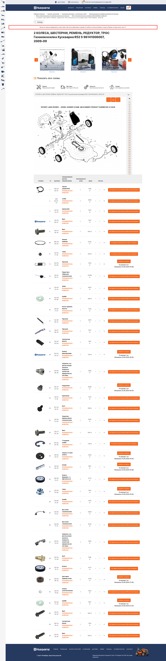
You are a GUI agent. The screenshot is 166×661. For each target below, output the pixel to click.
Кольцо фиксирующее (67, 352)
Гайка (64, 252)
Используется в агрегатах (67, 192)
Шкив (64, 286)
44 (129, 113)
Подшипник (66, 386)
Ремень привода (65, 241)
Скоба (64, 199)
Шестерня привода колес (67, 577)
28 (129, 152)
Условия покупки (112, 8)
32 (129, 158)
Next (130, 60)
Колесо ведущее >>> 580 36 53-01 (66, 477)
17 (129, 129)
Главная (55, 649)
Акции (122, 8)
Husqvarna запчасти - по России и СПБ (74, 14)
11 (129, 118)
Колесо (64, 566)
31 (129, 156)
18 (129, 131)
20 (129, 136)
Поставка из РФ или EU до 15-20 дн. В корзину (124, 243)
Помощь (102, 8)
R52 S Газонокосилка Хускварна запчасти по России (52, 16)
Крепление (65, 396)
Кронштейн (65, 209)
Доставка (61, 2)
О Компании (86, 649)
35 (129, 165)
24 (129, 145)
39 (129, 172)
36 (129, 167)
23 (129, 143)
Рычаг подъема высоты (67, 308)
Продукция (79, 8)
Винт (63, 219)
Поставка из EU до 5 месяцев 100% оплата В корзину (124, 190)
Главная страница (39, 14)
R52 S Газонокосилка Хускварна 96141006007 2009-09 (89, 16)
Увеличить (52, 72)
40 (129, 174)
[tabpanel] (52, 60)
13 (129, 120)
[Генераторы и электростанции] (3, 63)
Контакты (75, 2)
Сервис (95, 8)
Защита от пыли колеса (67, 454)
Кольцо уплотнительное (67, 590)
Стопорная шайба (65, 442)
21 (129, 138)
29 (129, 154)
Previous (36, 60)
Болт (63, 406)
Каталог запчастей (53, 14)
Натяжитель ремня (66, 622)
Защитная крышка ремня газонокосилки (67, 418)
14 (129, 122)
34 (129, 163)
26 (129, 149)
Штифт (64, 465)
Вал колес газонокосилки (67, 511)
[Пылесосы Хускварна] (3, 76)
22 (129, 140)
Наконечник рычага (66, 340)
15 (129, 125)
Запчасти (71, 8)
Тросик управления (66, 188)
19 (129, 134)
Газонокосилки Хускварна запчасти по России (103, 14)
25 (129, 147)
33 (129, 161)
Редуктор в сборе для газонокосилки (67, 274)
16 (129, 127)
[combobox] (83, 94)
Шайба (64, 297)
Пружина (65, 262)
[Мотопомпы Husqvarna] (3, 71)
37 (129, 170)
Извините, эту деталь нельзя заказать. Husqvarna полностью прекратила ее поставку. (67, 370)
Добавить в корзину (123, 261)
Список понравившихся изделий (97, 1)
